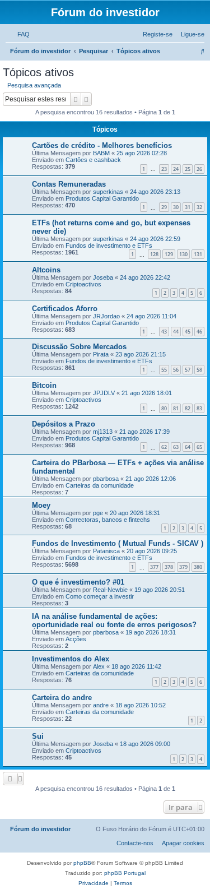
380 (198, 567)
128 (154, 254)
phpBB (82, 863)
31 (187, 207)
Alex (99, 666)
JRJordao (106, 316)
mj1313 (103, 431)
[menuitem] (21, 34)
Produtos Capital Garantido (102, 198)
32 (199, 207)
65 (199, 447)
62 (164, 447)
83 (199, 408)
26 (199, 169)
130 (183, 254)
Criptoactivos (83, 284)
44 (176, 331)
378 (169, 567)
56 (176, 369)
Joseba (103, 277)
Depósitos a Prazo (63, 424)
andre (101, 705)
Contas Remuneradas (69, 184)
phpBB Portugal (125, 873)
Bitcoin (44, 385)
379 (183, 567)
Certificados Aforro (64, 308)
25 (187, 169)
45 (187, 331)
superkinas (108, 191)
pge (98, 512)
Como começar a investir (100, 596)
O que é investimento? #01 (78, 582)
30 (176, 207)
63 (176, 447)
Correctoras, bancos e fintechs (108, 519)
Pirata (101, 354)
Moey (41, 505)
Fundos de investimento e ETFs (109, 245)
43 (164, 331)
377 (154, 567)
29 (164, 207)
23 (164, 169)
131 (198, 254)
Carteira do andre (62, 697)
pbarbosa (106, 478)
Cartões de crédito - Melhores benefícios (102, 145)
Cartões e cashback (93, 159)
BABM (101, 153)
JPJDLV (104, 393)
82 (187, 408)
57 (187, 369)
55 (164, 369)
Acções (76, 639)
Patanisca (106, 551)
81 (176, 408)
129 (169, 254)
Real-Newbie (110, 589)
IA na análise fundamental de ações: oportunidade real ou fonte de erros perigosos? (114, 620)
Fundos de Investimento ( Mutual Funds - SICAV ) (117, 543)
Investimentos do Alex (70, 659)
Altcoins (46, 270)
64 (187, 447)
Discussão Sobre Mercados (79, 346)
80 (164, 408)
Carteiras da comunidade (100, 485)
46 (199, 331)
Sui (38, 736)
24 (176, 169)
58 (199, 369)
